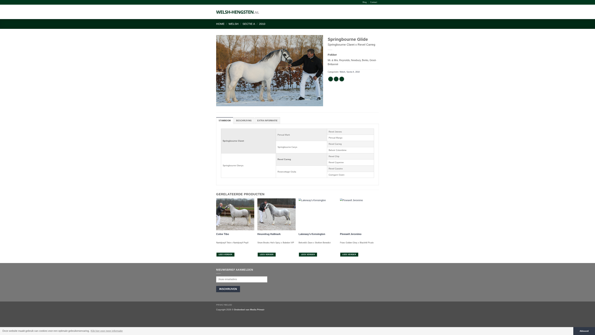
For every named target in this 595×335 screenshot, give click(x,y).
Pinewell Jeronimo (350, 234)
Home (220, 23)
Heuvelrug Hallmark (269, 234)
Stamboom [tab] (225, 120)
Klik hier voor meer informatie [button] (107, 331)
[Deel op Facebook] (330, 79)
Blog (365, 2)
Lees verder (225, 254)
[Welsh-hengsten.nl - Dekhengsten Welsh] (237, 12)
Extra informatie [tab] (267, 120)
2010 (262, 23)
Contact (373, 2)
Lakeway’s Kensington (312, 234)
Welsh (233, 23)
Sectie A (248, 23)
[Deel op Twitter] (336, 79)
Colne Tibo (222, 234)
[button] (377, 12)
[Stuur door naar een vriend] (341, 79)
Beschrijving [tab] (244, 120)
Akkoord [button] (584, 331)
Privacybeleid (224, 305)
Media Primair (257, 309)
